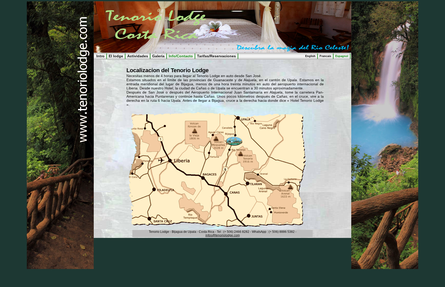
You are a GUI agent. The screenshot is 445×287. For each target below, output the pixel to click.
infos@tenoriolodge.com (223, 235)
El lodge (116, 56)
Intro (100, 56)
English (310, 56)
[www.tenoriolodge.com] (217, 226)
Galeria (158, 56)
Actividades (137, 56)
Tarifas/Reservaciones (216, 56)
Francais (325, 56)
